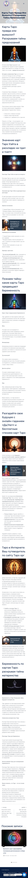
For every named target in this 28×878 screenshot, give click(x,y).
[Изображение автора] (4, 856)
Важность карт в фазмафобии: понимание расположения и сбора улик (14, 851)
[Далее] (24, 845)
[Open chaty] (24, 874)
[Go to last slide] (4, 845)
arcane (8, 855)
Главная (4, 872)
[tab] (11, 862)
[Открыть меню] (23, 4)
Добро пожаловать (12, 872)
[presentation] (14, 838)
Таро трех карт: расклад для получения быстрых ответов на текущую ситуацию (21, 812)
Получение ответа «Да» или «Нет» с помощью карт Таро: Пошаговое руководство (7, 812)
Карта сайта (21, 872)
